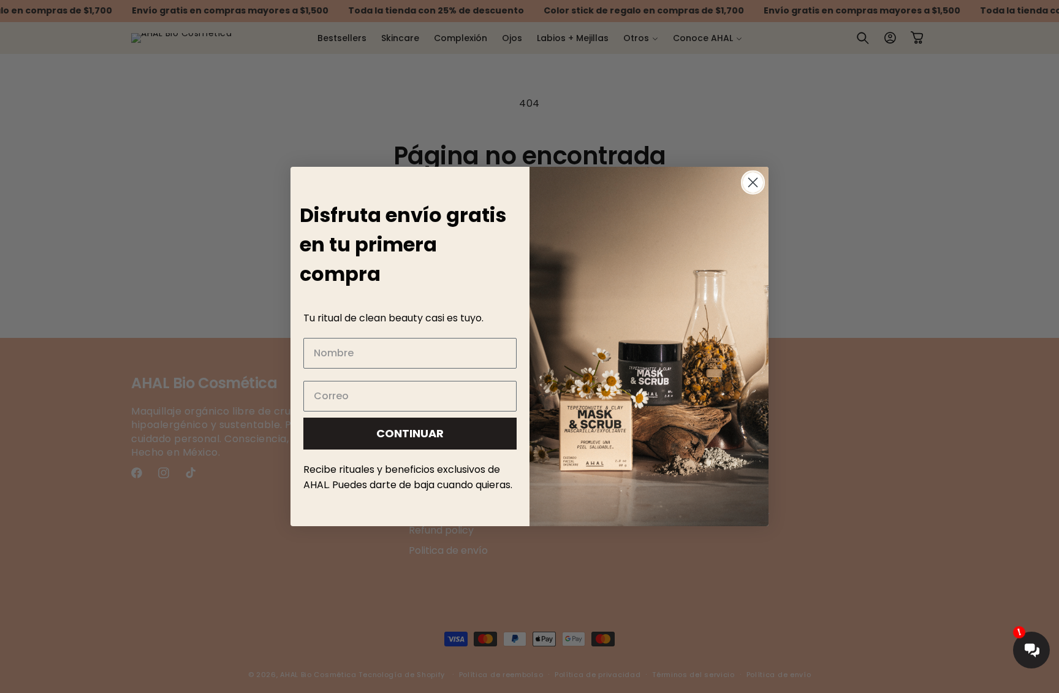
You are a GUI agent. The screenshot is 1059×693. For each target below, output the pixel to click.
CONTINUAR (410, 433)
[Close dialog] (753, 182)
